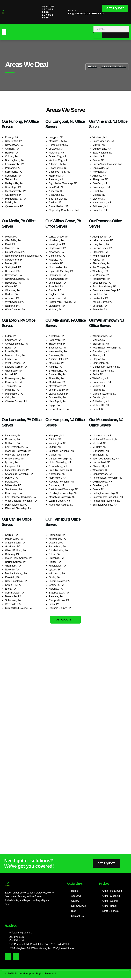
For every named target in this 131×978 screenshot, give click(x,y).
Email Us (72, 10)
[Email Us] (64, 12)
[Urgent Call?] (38, 12)
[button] (4, 32)
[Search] (97, 35)
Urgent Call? (48, 6)
